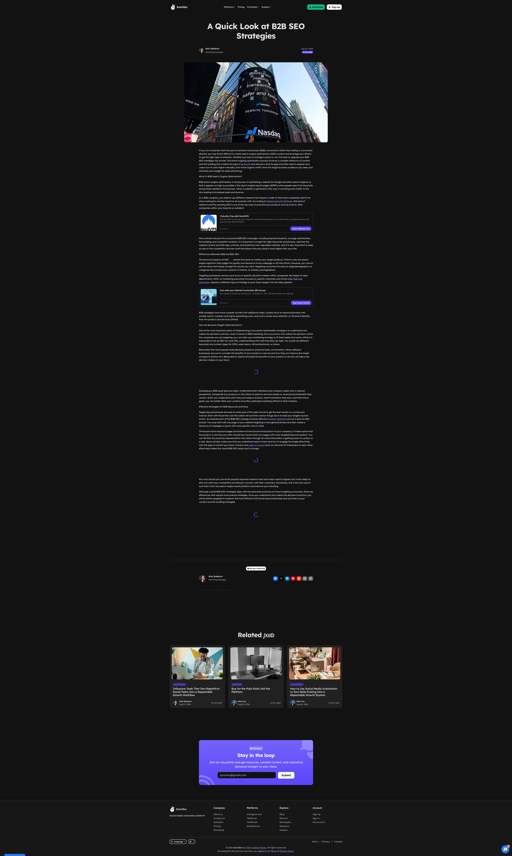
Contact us (219, 818)
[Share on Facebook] (275, 578)
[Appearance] (192, 841)
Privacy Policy (287, 851)
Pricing (217, 826)
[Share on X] (281, 578)
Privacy (326, 841)
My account (319, 822)
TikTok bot (252, 818)
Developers (285, 822)
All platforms (253, 826)
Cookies (338, 841)
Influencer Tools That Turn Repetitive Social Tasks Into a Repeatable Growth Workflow (196, 692)
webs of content (257, 445)
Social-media (179, 684)
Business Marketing (257, 568)
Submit (286, 775)
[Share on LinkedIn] (287, 578)
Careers (283, 830)
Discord (283, 818)
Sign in (316, 818)
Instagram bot (254, 814)
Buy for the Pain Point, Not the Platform (250, 690)
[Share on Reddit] (299, 578)
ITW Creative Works (256, 847)
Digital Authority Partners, (280, 201)
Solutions (218, 822)
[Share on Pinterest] (293, 578)
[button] (316, 7)
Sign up (316, 814)
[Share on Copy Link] (310, 578)
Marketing (237, 684)
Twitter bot (252, 822)
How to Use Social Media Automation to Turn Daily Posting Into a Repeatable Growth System (313, 692)
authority (245, 164)
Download (219, 830)
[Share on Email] (304, 578)
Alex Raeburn (212, 48)
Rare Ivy (242, 701)
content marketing (277, 419)
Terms (315, 841)
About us (218, 814)
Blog (282, 814)
